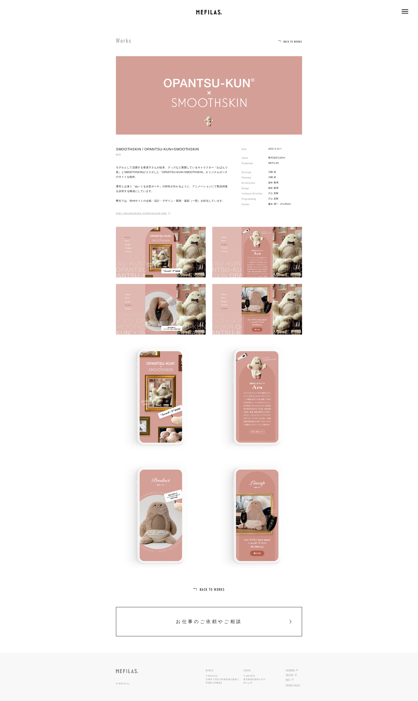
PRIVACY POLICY (293, 685)
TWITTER (289, 675)
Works (124, 40)
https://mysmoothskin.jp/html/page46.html (141, 213)
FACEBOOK (290, 670)
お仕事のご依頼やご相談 (209, 621)
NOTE (288, 679)
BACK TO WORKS (292, 41)
